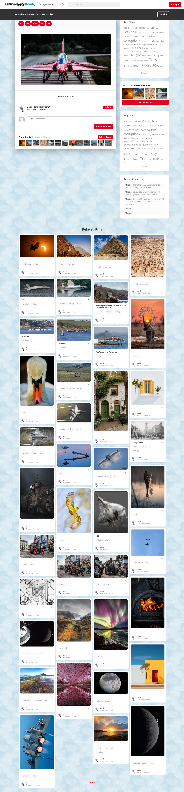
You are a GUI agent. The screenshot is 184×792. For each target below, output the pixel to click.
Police (145, 47)
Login (176, 4)
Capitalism (145, 32)
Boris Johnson (151, 27)
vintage (118, 312)
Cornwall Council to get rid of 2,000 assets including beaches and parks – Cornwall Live (144, 202)
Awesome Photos (41, 137)
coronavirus (148, 36)
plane (138, 47)
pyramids (70, 264)
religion (136, 55)
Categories (45, 4)
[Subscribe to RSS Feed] (62, 4)
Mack (28, 271)
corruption (131, 40)
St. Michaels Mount (39, 700)
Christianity (154, 32)
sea (161, 55)
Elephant (137, 356)
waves (162, 66)
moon (34, 653)
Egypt (62, 264)
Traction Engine (29, 564)
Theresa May (143, 61)
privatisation (130, 51)
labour (134, 44)
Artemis (26, 653)
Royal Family (147, 55)
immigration (151, 41)
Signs (126, 60)
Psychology (153, 51)
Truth (136, 65)
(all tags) (144, 73)
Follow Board (105, 137)
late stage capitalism (146, 45)
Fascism (142, 41)
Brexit (128, 32)
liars (159, 44)
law (156, 44)
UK (154, 65)
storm (137, 61)
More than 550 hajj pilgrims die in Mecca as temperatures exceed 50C (143, 186)
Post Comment (103, 126)
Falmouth (146, 446)
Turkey (145, 65)
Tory (153, 59)
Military (36, 264)
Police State (153, 48)
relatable (127, 55)
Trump (128, 65)
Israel (158, 41)
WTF (126, 69)
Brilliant (137, 32)
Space (131, 60)
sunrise (100, 752)
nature (126, 48)
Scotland (63, 648)
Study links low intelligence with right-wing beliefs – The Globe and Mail (142, 193)
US (157, 65)
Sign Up (163, 14)
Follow (108, 107)
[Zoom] (42, 23)
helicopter (27, 264)
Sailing (155, 55)
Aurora (99, 657)
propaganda (142, 51)
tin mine (109, 312)
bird (24, 412)
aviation (132, 28)
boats (139, 27)
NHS (132, 47)
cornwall (134, 36)
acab (126, 27)
